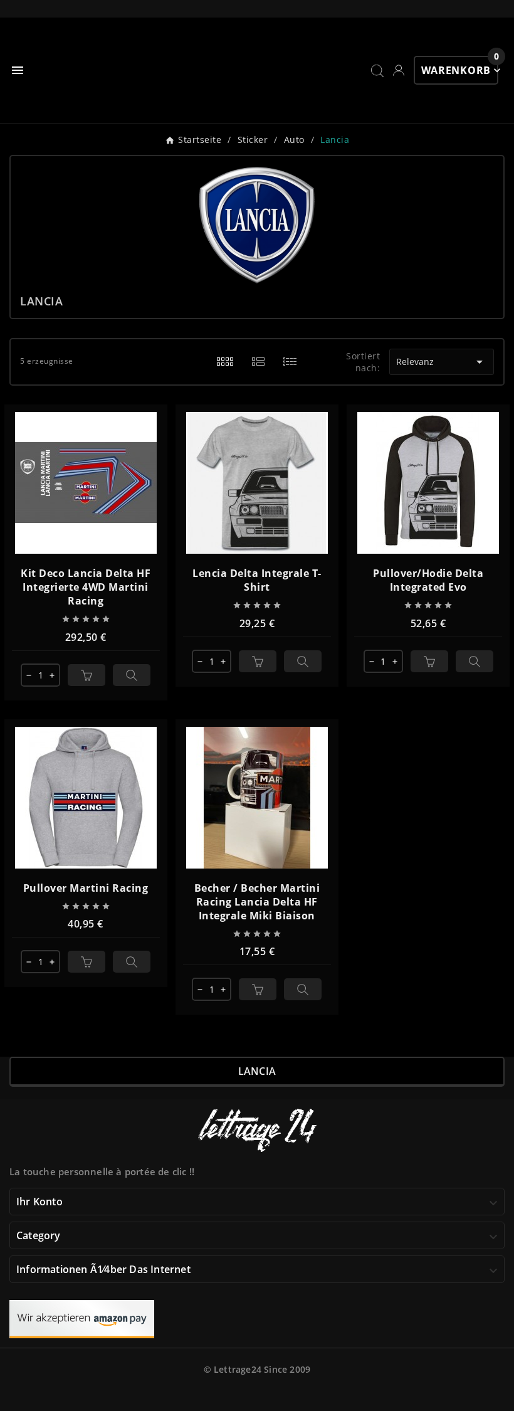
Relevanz (441, 361)
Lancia (257, 1071)
